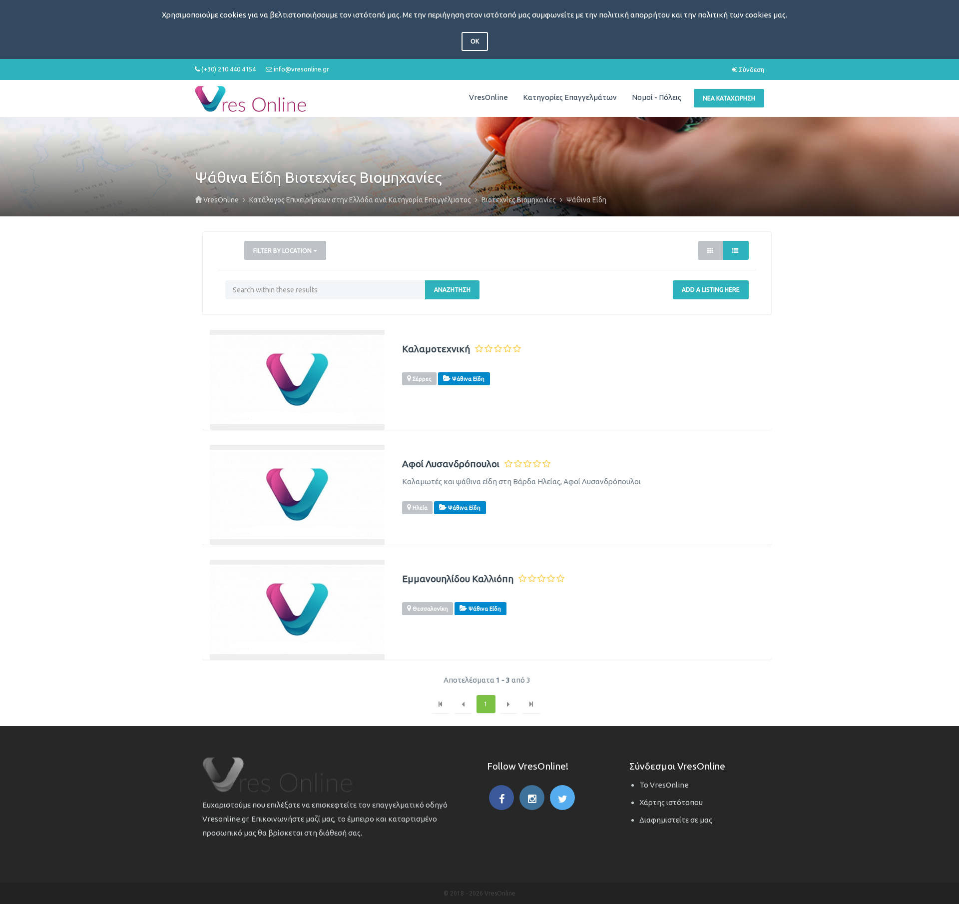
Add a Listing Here (711, 289)
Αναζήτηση (452, 289)
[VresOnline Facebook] (501, 797)
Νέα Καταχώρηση (729, 98)
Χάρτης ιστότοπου (671, 802)
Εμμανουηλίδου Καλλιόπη (457, 579)
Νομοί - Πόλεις (656, 97)
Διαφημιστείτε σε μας (675, 820)
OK (475, 41)
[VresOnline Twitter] (562, 797)
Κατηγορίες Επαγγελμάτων (570, 97)
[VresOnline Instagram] (531, 797)
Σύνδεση (750, 69)
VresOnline (488, 97)
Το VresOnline (664, 785)
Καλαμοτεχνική (436, 349)
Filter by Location (283, 250)
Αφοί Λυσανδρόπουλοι (450, 464)
